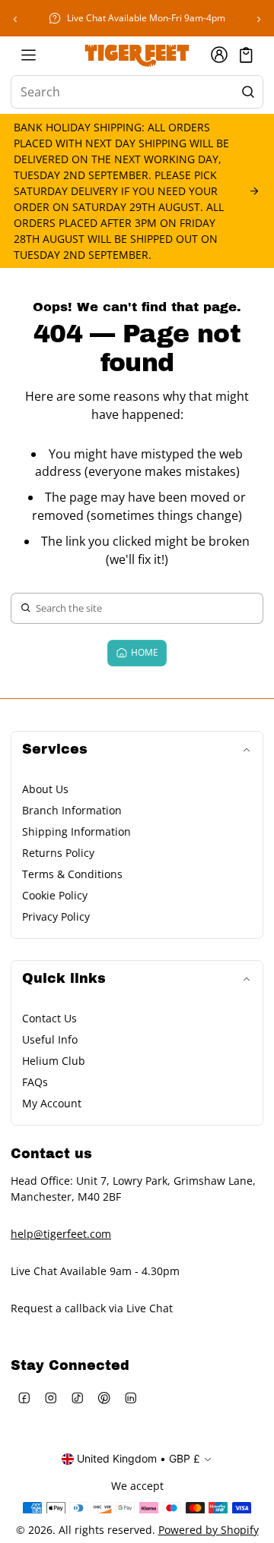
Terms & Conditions (72, 874)
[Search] (248, 92)
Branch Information (72, 810)
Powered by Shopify (208, 1530)
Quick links (64, 978)
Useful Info (50, 1039)
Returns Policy (58, 853)
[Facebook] (24, 1398)
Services (55, 749)
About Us (45, 789)
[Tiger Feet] (137, 55)
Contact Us (49, 1018)
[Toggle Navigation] (28, 55)
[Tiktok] (77, 1398)
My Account (51, 1103)
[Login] (219, 55)
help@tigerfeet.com (61, 1234)
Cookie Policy (55, 895)
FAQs (35, 1082)
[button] (246, 55)
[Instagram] (50, 1398)
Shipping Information (76, 831)
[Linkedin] (130, 1398)
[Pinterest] (104, 1398)
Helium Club (53, 1060)
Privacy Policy (56, 916)
